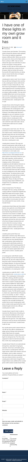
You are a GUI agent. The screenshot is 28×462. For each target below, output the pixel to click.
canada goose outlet (18, 274)
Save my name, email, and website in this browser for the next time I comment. (12, 423)
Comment (5, 378)
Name (4, 392)
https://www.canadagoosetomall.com (12, 152)
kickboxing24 (19, 47)
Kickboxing (14, 6)
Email (4, 401)
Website (4, 410)
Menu (2, 1)
